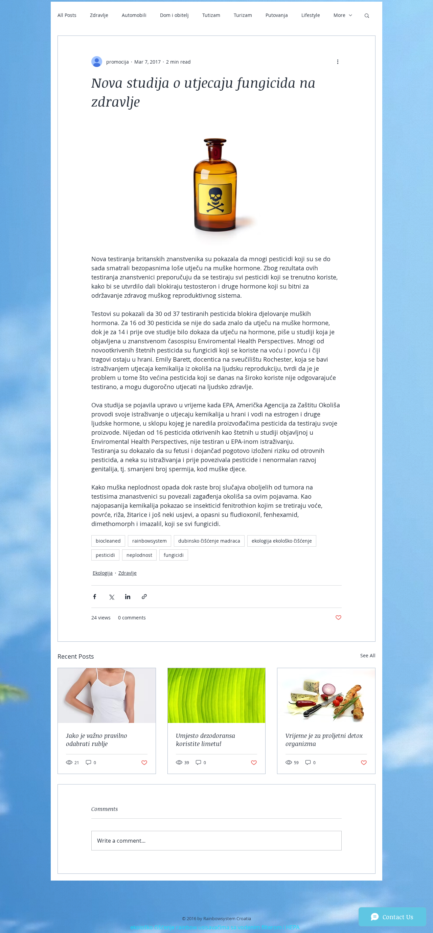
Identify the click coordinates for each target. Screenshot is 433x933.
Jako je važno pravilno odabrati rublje (96, 739)
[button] (367, 15)
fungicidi (174, 555)
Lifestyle (310, 15)
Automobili (134, 15)
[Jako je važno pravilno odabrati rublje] (107, 695)
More (339, 15)
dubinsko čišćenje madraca (209, 541)
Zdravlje (99, 15)
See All (367, 655)
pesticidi (105, 555)
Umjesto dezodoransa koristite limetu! (205, 739)
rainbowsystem (149, 541)
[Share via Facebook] (94, 596)
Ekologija (103, 573)
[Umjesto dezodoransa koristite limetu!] (217, 695)
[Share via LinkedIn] (127, 596)
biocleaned (108, 541)
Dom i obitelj (174, 15)
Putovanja (277, 15)
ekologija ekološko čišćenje (282, 541)
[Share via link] (144, 596)
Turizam (243, 15)
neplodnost (139, 555)
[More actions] (338, 62)
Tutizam (211, 15)
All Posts (67, 15)
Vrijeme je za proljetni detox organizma (324, 739)
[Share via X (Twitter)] (111, 596)
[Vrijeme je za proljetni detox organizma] (326, 695)
